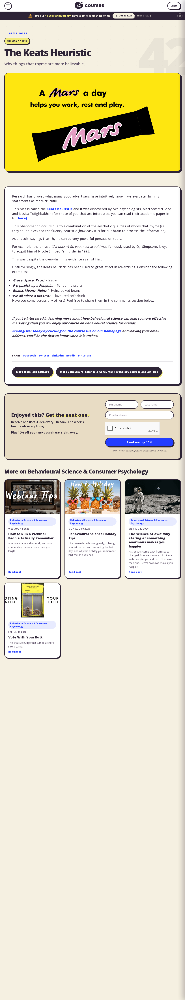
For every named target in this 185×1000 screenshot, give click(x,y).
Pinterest (84, 355)
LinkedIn (58, 355)
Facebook (29, 355)
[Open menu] (8, 5)
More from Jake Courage (32, 371)
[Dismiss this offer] (179, 15)
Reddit (71, 355)
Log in (174, 5)
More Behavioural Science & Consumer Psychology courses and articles (109, 371)
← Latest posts (15, 33)
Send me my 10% (139, 442)
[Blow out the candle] (30, 16)
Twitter (43, 355)
